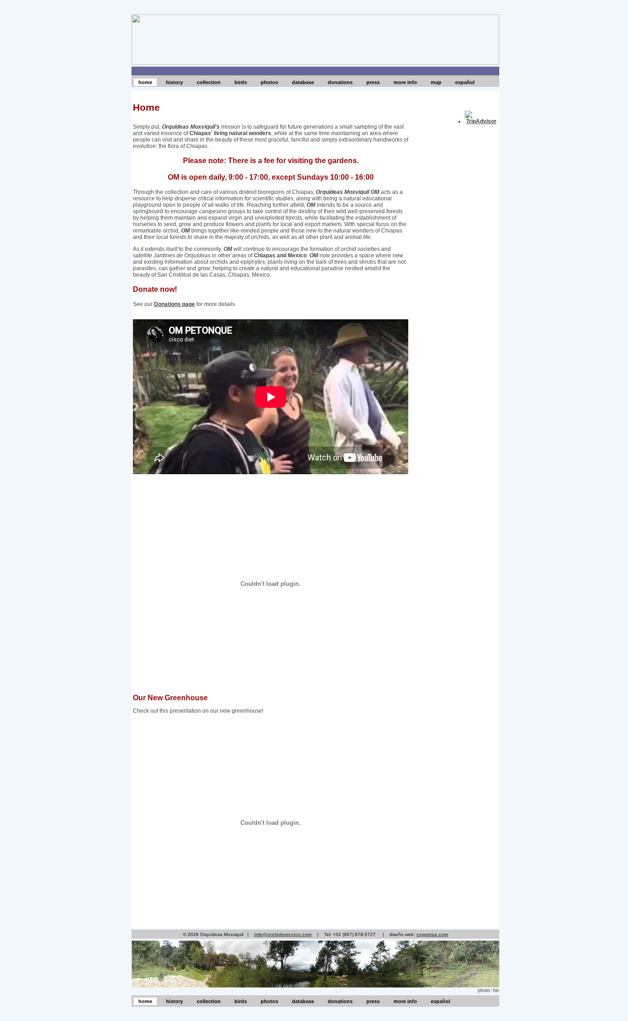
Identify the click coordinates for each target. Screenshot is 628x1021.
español (464, 82)
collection (209, 82)
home (145, 82)
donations (340, 82)
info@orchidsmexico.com (283, 934)
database (303, 82)
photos (269, 82)
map (436, 82)
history (174, 82)
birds (240, 82)
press (373, 82)
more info (405, 82)
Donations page (174, 304)
